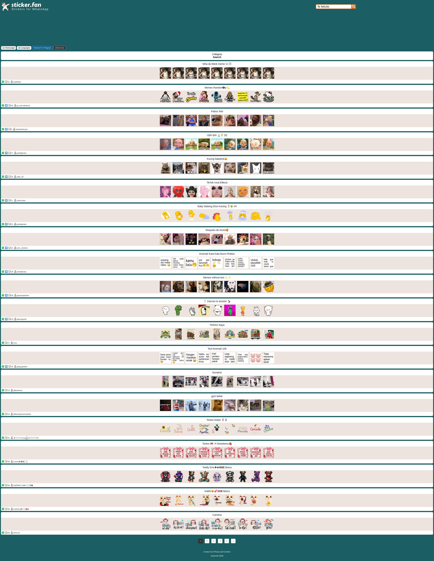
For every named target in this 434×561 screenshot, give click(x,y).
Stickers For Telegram (42, 48)
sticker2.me (59, 48)
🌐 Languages (24, 48)
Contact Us (208, 552)
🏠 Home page (8, 48)
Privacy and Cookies (222, 552)
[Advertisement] (217, 29)
